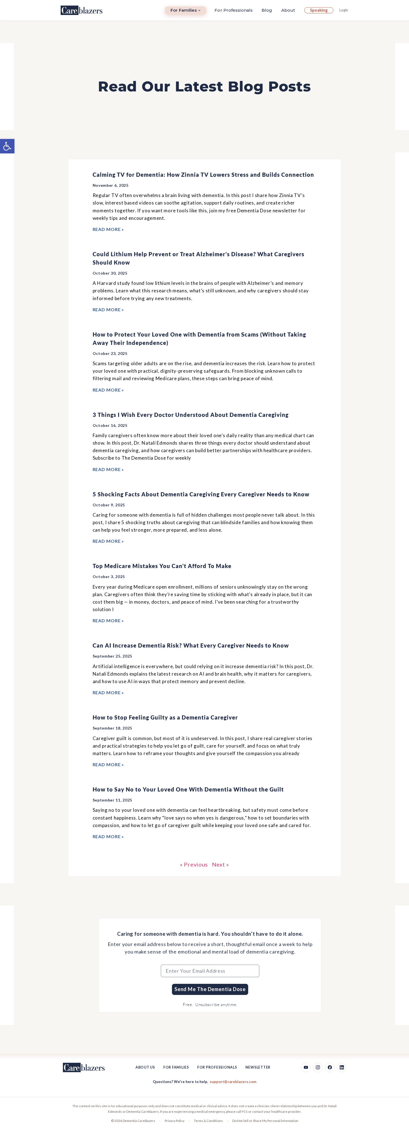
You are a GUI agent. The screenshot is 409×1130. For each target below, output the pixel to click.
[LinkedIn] (341, 1067)
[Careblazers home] (81, 10)
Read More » (108, 229)
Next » (220, 864)
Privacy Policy (174, 1120)
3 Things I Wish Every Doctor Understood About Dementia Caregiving (191, 414)
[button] (7, 146)
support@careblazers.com (233, 1081)
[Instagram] (317, 1067)
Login (343, 10)
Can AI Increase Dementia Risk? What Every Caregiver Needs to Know (191, 645)
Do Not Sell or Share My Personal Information (265, 1120)
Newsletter (258, 1067)
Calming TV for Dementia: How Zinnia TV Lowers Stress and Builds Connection (203, 174)
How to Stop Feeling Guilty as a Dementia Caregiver (165, 717)
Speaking (319, 10)
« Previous (194, 864)
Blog (267, 10)
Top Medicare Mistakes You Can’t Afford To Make (162, 565)
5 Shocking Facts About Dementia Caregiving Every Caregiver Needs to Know (201, 494)
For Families (184, 10)
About (288, 10)
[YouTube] (306, 1067)
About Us (145, 1067)
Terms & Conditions (208, 1120)
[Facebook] (329, 1067)
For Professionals (234, 10)
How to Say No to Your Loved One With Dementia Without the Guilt (188, 789)
